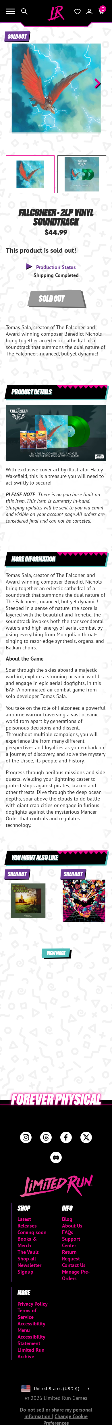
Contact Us (74, 1265)
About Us (72, 1225)
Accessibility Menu (31, 1326)
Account (89, 11)
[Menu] (10, 11)
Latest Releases (27, 1222)
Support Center (71, 1242)
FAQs (67, 1232)
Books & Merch (27, 1242)
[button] (14, 83)
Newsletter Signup (29, 1268)
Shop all (27, 1258)
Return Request (71, 1255)
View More (56, 953)
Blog (67, 1219)
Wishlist (77, 11)
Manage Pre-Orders (76, 1275)
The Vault (28, 1252)
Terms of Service (27, 1313)
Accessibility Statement (31, 1340)
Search (24, 11)
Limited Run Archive (31, 1353)
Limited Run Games (56, 13)
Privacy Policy (33, 1304)
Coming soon (32, 1232)
